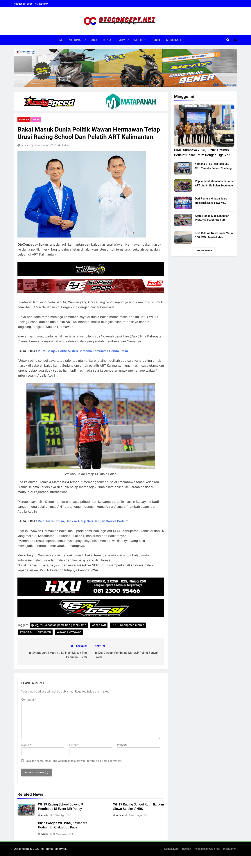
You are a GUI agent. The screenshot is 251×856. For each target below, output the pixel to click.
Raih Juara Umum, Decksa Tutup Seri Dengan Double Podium (83, 521)
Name (26, 745)
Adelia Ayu (99, 625)
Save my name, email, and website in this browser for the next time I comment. (74, 761)
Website (122, 745)
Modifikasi (173, 40)
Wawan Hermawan (69, 632)
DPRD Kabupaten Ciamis (128, 625)
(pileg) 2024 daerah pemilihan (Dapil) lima (58, 625)
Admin (24, 145)
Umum (121, 40)
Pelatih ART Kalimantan (35, 632)
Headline (24, 119)
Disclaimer (229, 848)
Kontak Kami (171, 848)
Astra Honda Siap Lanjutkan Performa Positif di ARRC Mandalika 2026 (212, 220)
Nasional (75, 40)
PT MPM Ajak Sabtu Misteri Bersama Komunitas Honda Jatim (83, 351)
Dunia (107, 40)
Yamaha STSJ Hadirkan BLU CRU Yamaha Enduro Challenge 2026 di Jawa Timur (214, 168)
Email (74, 745)
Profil (156, 40)
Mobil (138, 40)
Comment (28, 699)
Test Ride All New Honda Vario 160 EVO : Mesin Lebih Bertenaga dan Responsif (214, 237)
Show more (204, 250)
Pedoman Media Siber (207, 848)
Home (59, 40)
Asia (94, 40)
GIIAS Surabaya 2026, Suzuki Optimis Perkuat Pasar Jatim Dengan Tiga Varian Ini (204, 155)
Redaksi (186, 848)
